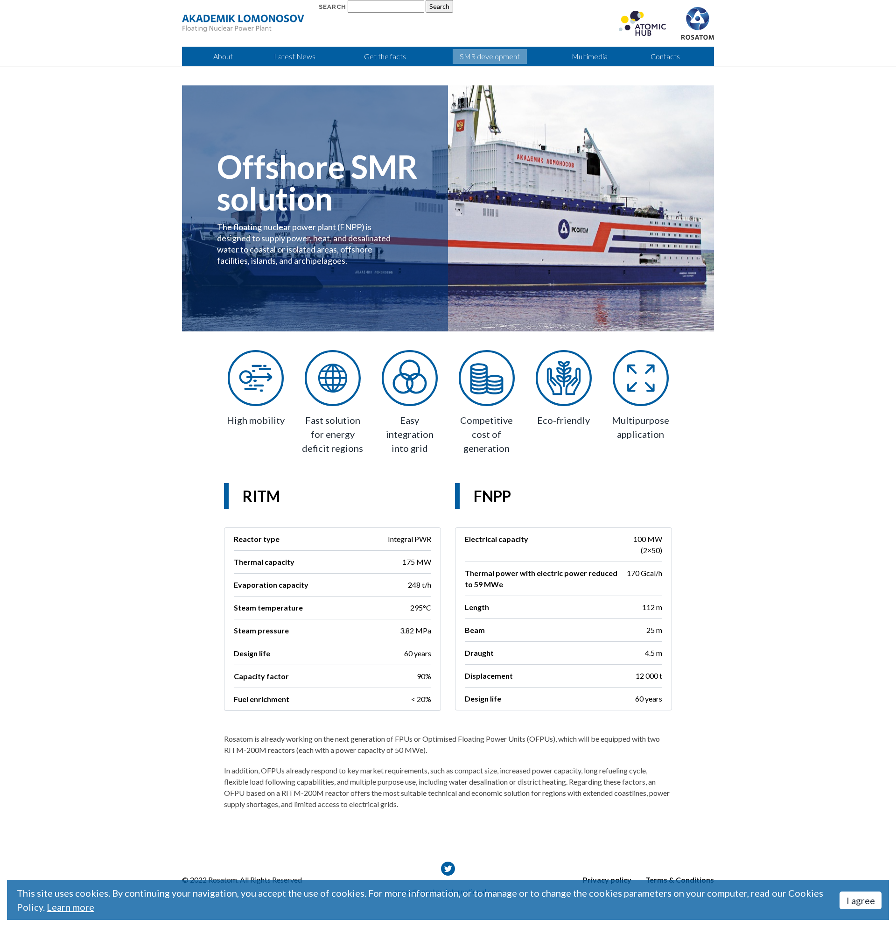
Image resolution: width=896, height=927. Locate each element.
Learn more (70, 907)
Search (332, 6)
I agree (861, 900)
